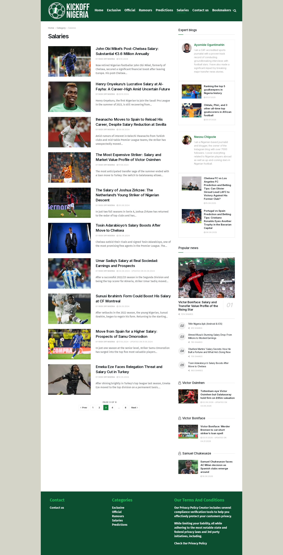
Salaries (183, 10)
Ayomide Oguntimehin (209, 44)
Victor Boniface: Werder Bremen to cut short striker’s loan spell (215, 430)
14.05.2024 (123, 377)
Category (61, 28)
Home (99, 10)
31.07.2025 (210, 97)
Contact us (200, 10)
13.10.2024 (123, 59)
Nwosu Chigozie (205, 137)
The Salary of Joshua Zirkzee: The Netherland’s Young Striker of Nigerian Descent (127, 195)
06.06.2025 (211, 232)
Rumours (145, 10)
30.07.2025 (210, 120)
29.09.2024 (124, 129)
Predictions (164, 10)
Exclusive (114, 10)
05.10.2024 (123, 94)
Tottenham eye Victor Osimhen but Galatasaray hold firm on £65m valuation (217, 394)
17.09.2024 (123, 165)
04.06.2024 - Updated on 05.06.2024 (136, 271)
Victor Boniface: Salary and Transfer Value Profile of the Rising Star (198, 305)
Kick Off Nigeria (107, 59)
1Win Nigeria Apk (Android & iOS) (205, 323)
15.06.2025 (210, 203)
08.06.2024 (124, 235)
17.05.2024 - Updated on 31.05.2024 (135, 342)
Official (129, 10)
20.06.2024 (124, 205)
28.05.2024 (123, 306)
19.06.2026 (207, 476)
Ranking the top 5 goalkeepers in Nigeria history (214, 90)
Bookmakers (221, 10)
